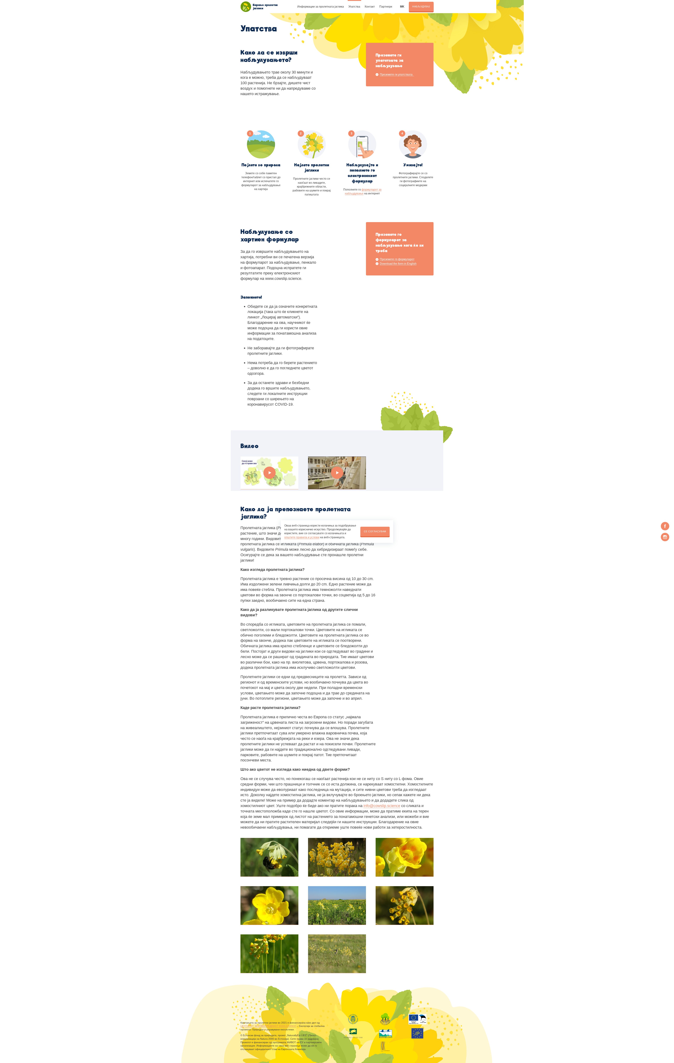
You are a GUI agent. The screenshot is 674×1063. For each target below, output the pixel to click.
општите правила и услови (301, 537)
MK (402, 6)
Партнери (385, 6)
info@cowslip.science (382, 806)
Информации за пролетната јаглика (320, 6)
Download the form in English (398, 263)
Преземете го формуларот (397, 259)
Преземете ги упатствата (397, 74)
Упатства (354, 6)
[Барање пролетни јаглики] (245, 6)
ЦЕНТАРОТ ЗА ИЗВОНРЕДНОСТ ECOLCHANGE (268, 1026)
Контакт (370, 6)
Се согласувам (375, 531)
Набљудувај (421, 6)
